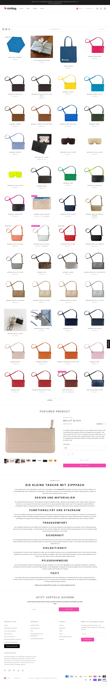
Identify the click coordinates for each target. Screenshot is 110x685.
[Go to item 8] (45, 460)
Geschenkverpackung (42, 60)
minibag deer (42, 186)
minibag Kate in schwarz (95, 244)
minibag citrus (68, 92)
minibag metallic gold (41, 300)
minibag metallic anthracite (94, 272)
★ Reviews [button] (108, 344)
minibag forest (94, 124)
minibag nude (15, 361)
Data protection (8, 634)
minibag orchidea (94, 56)
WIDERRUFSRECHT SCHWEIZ (12, 639)
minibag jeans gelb (95, 185)
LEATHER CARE (34, 625)
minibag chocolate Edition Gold (42, 95)
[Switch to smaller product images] (6, 29)
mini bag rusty (68, 390)
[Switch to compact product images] (9, 29)
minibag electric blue (68, 124)
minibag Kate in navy (68, 214)
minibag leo (41, 272)
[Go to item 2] (12, 460)
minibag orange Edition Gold (68, 361)
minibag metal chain (15, 333)
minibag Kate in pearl (42, 244)
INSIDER (61, 639)
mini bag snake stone (95, 390)
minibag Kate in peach (15, 244)
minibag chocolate (15, 94)
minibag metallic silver (95, 300)
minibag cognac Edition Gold (42, 124)
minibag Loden (68, 272)
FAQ (31, 631)
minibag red (15, 390)
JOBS (60, 631)
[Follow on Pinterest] (14, 670)
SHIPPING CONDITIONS (11, 642)
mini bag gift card (42, 157)
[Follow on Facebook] (5, 670)
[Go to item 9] (50, 460)
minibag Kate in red (68, 244)
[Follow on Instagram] (9, 670)
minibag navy (68, 328)
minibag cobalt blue (94, 94)
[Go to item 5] (28, 460)
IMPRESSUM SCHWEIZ (10, 628)
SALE (42, 8)
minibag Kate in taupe (15, 272)
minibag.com (18, 14)
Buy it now (84, 465)
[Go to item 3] (17, 461)
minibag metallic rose (68, 300)
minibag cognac (15, 124)
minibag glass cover (68, 152)
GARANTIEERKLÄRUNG (36, 638)
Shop (10, 14)
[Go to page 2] (60, 398)
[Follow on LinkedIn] (23, 670)
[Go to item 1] (6, 461)
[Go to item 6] (34, 460)
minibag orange (42, 361)
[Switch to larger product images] (3, 29)
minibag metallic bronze (15, 300)
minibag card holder (42, 214)
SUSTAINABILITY (35, 628)
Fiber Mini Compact (15, 57)
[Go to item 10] (56, 460)
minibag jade (68, 183)
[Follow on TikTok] (18, 670)
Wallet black (72, 420)
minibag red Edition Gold (41, 390)
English (89, 8)
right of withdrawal (9, 637)
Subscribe (69, 609)
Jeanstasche (68, 66)
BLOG (60, 634)
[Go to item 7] (39, 460)
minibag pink (94, 361)
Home (5, 14)
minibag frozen (15, 152)
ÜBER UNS (62, 628)
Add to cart (84, 460)
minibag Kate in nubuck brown (94, 215)
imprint (6, 625)
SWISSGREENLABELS (65, 637)
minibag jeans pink (15, 214)
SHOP (21, 8)
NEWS (35, 8)
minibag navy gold (95, 328)
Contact (61, 625)
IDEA (28, 8)
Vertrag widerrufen (12, 646)
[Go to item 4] (23, 461)
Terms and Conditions (10, 631)
